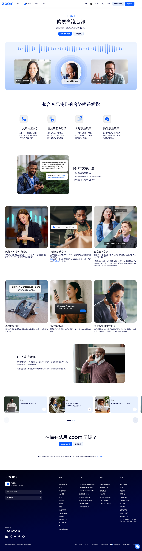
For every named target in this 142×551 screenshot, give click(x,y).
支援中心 (122, 491)
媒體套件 (61, 516)
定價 (43, 4)
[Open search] (86, 4)
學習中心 (122, 494)
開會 (96, 4)
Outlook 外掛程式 (84, 497)
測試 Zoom (123, 484)
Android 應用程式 (84, 503)
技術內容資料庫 (124, 500)
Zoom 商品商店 (63, 529)
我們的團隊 (62, 491)
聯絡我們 (122, 507)
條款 (76, 544)
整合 (60, 497)
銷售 (101, 478)
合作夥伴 (61, 500)
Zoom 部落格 (63, 484)
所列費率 (56, 261)
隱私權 (81, 544)
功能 (36, 4)
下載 (80, 478)
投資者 (61, 503)
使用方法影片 (124, 513)
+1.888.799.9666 (105, 484)
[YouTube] (15, 536)
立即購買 (79, 34)
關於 (60, 478)
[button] (135, 420)
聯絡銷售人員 (118, 4)
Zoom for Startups (105, 503)
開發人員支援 (124, 516)
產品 (18, 4)
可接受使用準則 (94, 544)
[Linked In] (6, 536)
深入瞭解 (99, 456)
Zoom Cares (63, 513)
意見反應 (122, 503)
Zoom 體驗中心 (104, 500)
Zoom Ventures (63, 526)
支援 (109, 4)
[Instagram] (23, 536)
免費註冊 (129, 4)
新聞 (60, 507)
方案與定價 (103, 491)
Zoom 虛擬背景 (84, 507)
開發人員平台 (63, 519)
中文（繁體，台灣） (12, 491)
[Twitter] (11, 536)
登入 (103, 4)
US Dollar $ (10, 497)
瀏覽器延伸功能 (84, 494)
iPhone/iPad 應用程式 (85, 500)
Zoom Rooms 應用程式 (86, 487)
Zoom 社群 (123, 497)
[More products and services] (138, 4)
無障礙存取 (123, 510)
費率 (51, 259)
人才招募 (61, 494)
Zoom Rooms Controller (86, 491)
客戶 (60, 487)
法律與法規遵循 (104, 544)
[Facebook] (19, 536)
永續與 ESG (62, 510)
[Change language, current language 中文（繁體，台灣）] (91, 4)
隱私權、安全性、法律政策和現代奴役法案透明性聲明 (128, 520)
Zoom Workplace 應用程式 (87, 484)
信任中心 (87, 544)
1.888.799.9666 (12, 530)
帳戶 (121, 487)
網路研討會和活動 (105, 497)
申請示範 (102, 494)
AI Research (63, 523)
